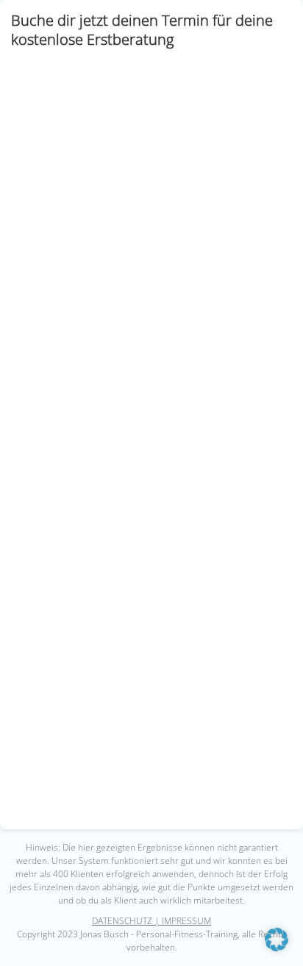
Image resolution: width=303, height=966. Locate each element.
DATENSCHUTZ (122, 921)
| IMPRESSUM (181, 921)
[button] (276, 939)
